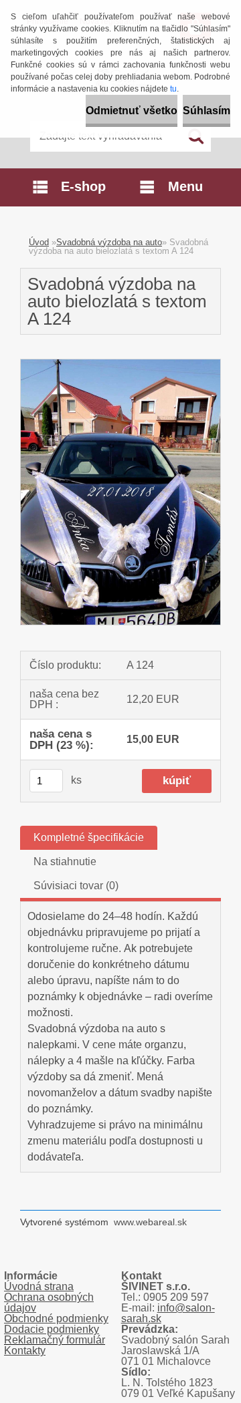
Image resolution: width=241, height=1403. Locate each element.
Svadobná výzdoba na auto (109, 242)
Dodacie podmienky (51, 1329)
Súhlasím (206, 110)
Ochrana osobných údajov (49, 1302)
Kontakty (25, 1350)
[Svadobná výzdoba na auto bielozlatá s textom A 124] (120, 364)
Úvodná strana (39, 1286)
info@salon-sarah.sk (168, 1313)
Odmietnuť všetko (131, 110)
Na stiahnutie (64, 861)
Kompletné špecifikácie (88, 837)
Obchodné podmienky (56, 1318)
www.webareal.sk (150, 1222)
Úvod (39, 242)
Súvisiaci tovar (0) (75, 885)
